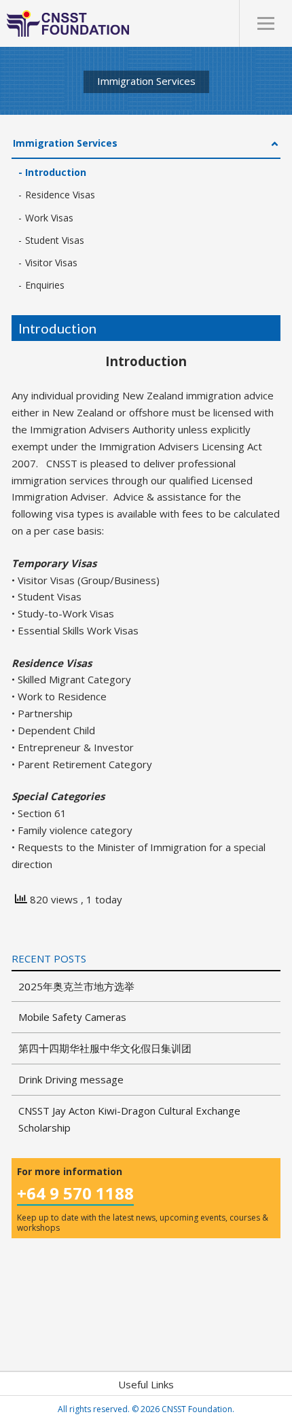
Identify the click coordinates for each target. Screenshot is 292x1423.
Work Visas (49, 217)
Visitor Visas (51, 262)
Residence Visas (60, 194)
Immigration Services (65, 143)
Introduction (55, 172)
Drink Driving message (71, 1079)
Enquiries (45, 284)
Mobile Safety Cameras (72, 1017)
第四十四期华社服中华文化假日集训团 (104, 1048)
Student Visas (54, 240)
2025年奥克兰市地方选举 (76, 986)
